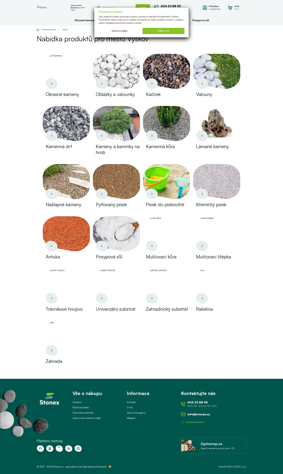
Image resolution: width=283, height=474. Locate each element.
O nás (130, 407)
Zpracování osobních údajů (87, 418)
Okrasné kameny (84, 20)
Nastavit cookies (119, 31)
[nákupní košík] (237, 7)
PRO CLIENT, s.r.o (236, 466)
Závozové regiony (136, 412)
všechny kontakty (195, 422)
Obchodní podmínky (83, 412)
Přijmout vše (163, 31)
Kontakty (131, 402)
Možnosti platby (81, 407)
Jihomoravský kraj (49, 29)
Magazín (131, 418)
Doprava (77, 402)
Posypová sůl (200, 20)
